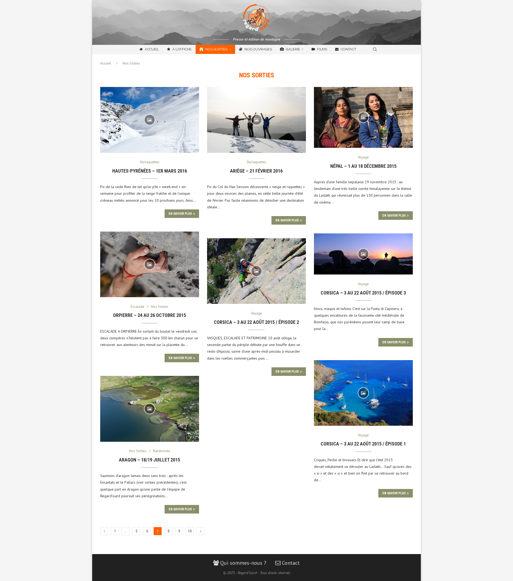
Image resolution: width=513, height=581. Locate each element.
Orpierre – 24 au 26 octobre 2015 (149, 315)
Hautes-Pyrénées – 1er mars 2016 (149, 171)
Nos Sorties (216, 49)
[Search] (375, 49)
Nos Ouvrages (258, 49)
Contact (348, 49)
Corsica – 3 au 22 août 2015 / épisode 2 (256, 322)
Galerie (292, 49)
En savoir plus (180, 214)
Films (321, 49)
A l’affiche (182, 49)
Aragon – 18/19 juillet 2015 (149, 460)
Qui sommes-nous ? (242, 562)
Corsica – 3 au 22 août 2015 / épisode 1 (363, 444)
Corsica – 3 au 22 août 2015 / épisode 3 (363, 293)
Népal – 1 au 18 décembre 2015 (363, 166)
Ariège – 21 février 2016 (256, 171)
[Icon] (149, 119)
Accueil (151, 49)
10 (190, 531)
